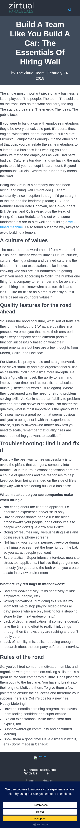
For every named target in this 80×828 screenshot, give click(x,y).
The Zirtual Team (30, 73)
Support (30, 780)
